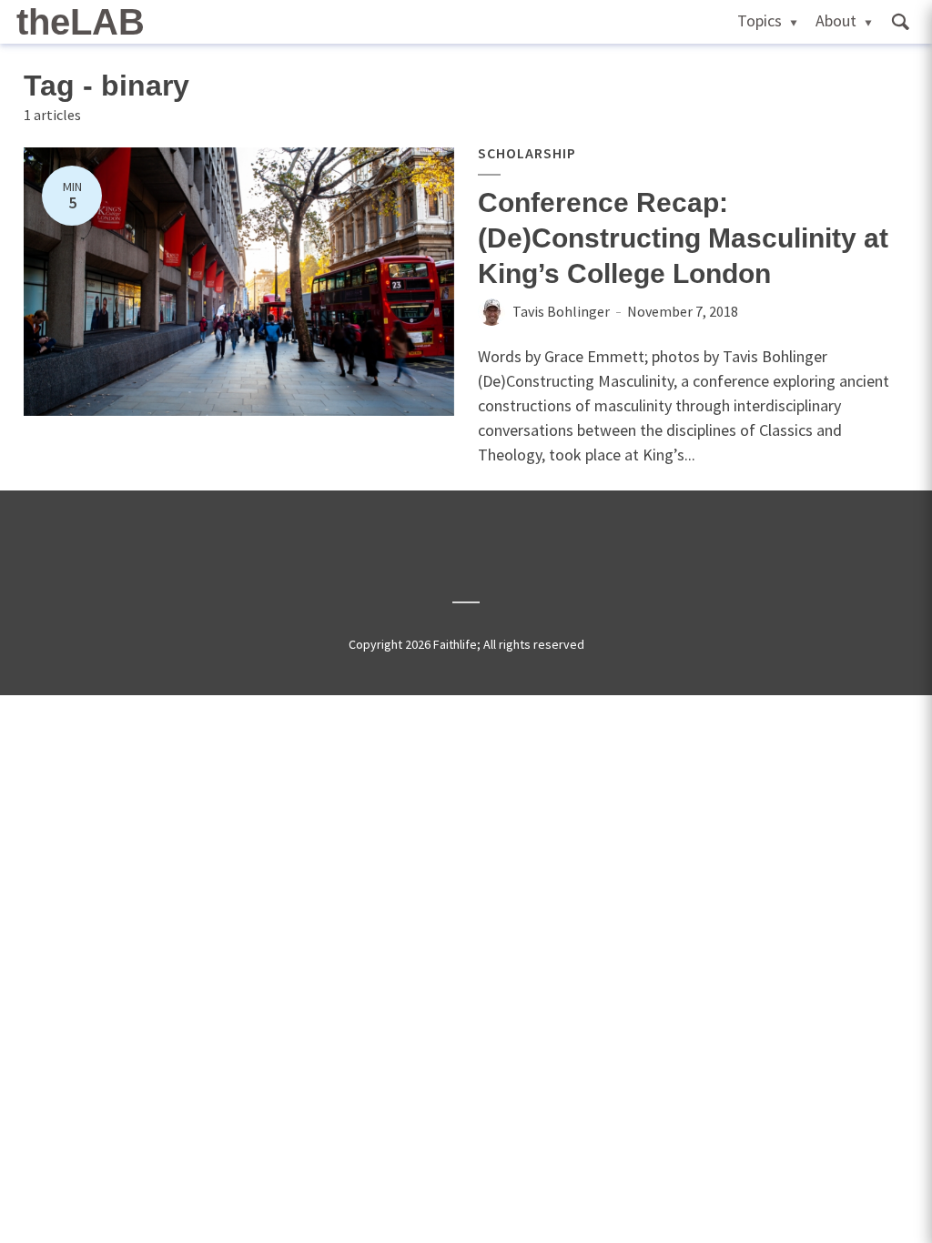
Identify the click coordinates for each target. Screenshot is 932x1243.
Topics (759, 20)
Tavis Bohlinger (561, 311)
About (836, 20)
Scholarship (527, 153)
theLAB (80, 22)
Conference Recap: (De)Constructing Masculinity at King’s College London (683, 238)
